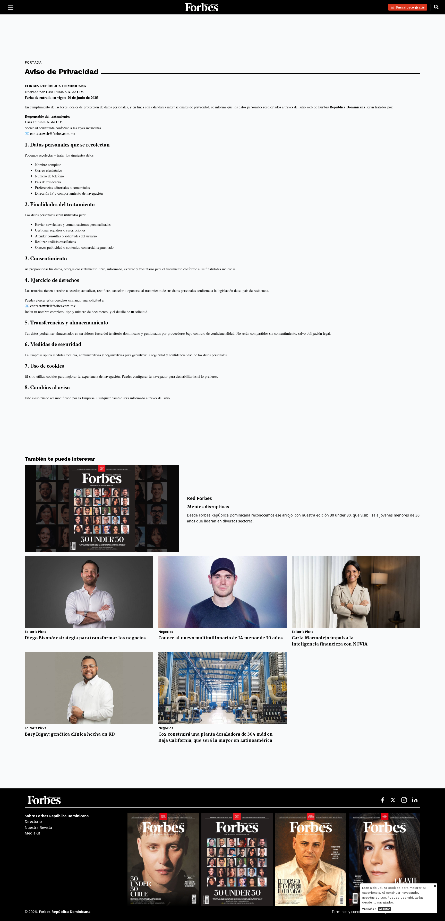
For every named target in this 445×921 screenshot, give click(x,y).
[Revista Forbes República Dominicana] (237, 859)
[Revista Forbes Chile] (163, 859)
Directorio (33, 821)
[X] (393, 800)
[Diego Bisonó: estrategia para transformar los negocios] (89, 592)
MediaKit (32, 833)
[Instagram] (404, 800)
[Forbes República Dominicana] (201, 7)
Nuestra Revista (38, 827)
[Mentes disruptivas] (102, 508)
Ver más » (369, 908)
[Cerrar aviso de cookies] (435, 886)
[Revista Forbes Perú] (384, 859)
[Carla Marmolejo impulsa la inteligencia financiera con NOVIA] (356, 592)
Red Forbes (199, 498)
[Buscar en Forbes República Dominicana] (436, 7)
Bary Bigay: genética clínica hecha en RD (70, 734)
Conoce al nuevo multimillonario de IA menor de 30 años (220, 637)
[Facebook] (382, 800)
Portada (33, 62)
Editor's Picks (35, 632)
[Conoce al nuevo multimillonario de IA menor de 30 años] (222, 592)
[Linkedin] (415, 800)
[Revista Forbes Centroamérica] (311, 859)
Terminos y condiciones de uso (357, 911)
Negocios (165, 632)
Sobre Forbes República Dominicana (57, 815)
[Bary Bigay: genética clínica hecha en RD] (89, 688)
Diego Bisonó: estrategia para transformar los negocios (85, 637)
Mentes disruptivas (208, 506)
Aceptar (384, 908)
